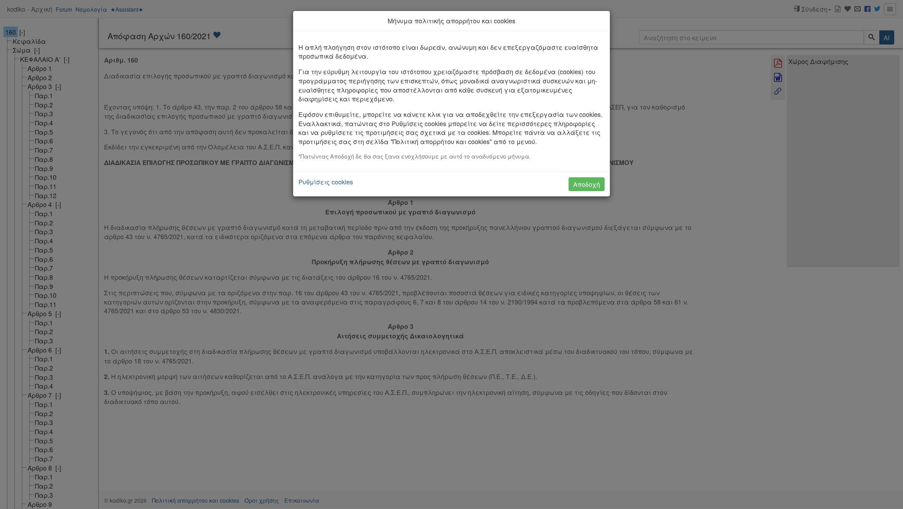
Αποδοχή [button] (586, 184)
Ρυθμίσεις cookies (325, 181)
